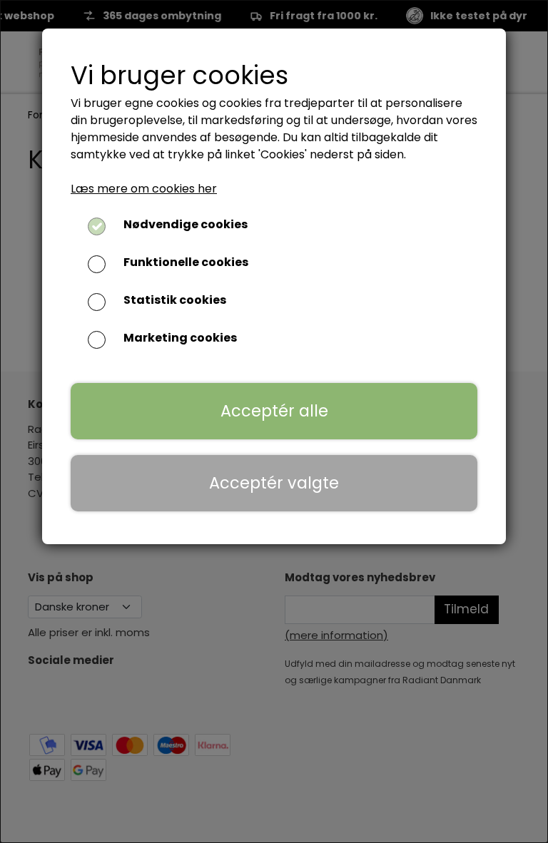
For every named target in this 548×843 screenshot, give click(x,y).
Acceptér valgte (274, 482)
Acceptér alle (274, 410)
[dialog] (274, 421)
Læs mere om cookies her (144, 188)
